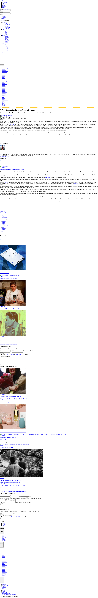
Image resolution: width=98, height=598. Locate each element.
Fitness (6, 45)
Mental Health (7, 48)
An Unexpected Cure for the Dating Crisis (8, 437)
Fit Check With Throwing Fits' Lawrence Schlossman (8, 344)
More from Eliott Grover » (4, 156)
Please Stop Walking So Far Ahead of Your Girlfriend (10, 480)
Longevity (6, 47)
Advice (6, 44)
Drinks (6, 23)
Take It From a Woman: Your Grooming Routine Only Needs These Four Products (13, 243)
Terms (3, 588)
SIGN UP (2, 514)
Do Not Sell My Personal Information (9, 594)
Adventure (6, 26)
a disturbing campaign (47, 139)
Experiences (4, 2)
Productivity (7, 50)
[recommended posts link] (13, 393)
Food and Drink (7, 56)
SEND (1, 503)
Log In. (8, 219)
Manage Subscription (6, 593)
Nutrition (6, 49)
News (6, 38)
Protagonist (4, 540)
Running (6, 51)
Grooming (6, 42)
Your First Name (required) (15, 497)
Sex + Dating (7, 107)
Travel (6, 25)
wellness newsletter (41, 209)
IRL (3, 538)
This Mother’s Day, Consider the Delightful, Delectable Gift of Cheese (13, 491)
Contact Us (4, 586)
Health (6, 46)
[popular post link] (15, 239)
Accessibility (4, 592)
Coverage (4, 537)
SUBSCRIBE (2, 211)
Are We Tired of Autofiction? (4, 273)
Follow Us (2, 9)
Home (6, 55)
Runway (6, 39)
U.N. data (6, 182)
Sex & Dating (7, 28)
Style (3, 4)
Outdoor (6, 57)
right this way (43, 361)
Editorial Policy (5, 585)
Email (12, 350)
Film (5, 30)
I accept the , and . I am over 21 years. (14, 354)
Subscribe (6, 9)
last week (76, 183)
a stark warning (48, 177)
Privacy (3, 590)
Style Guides (7, 40)
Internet (6, 34)
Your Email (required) (14, 495)
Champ (3, 539)
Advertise (4, 587)
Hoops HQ (4, 7)
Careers (3, 591)
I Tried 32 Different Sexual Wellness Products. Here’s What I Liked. (13, 432)
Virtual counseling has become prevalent (29, 202)
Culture (3, 3)
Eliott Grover (3, 115)
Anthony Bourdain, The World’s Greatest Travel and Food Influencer (11, 308)
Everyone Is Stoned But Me (4, 338)
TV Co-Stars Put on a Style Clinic (6, 447)
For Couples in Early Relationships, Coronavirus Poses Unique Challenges (12, 169)
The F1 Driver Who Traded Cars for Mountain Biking (8, 278)
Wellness (3, 5)
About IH (4, 584)
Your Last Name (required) (15, 498)
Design (6, 32)
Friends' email (2, 502)
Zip (11, 351)
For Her (6, 58)
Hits (3, 535)
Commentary (7, 37)
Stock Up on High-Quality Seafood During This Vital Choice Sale (12, 485)
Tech (5, 59)
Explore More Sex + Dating (5, 439)
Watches (6, 41)
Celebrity (6, 36)
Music (6, 33)
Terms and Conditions (10, 354)
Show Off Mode (7, 27)
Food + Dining (7, 24)
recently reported (11, 124)
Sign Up (1, 353)
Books (6, 31)
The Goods (4, 6)
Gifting (3, 105)
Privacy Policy (18, 354)
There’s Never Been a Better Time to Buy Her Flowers (10, 396)
